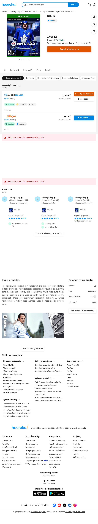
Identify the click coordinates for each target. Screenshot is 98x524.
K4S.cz (53, 203)
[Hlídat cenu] (93, 24)
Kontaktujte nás (49, 475)
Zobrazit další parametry (82, 310)
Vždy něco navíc (81, 43)
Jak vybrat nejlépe (43, 361)
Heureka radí (30, 447)
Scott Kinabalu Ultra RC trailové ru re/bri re (49, 397)
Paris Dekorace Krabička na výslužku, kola (49, 382)
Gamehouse (23, 203)
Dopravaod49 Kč (65, 99)
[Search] (5, 70)
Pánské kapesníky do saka (12, 374)
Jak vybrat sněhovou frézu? (45, 368)
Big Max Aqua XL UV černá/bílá (46, 385)
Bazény (70, 371)
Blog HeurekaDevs (9, 460)
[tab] (14, 70)
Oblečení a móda (73, 387)
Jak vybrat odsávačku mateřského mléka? (49, 371)
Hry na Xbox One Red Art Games (15, 407)
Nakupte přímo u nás (33, 450)
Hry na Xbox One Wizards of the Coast (17, 404)
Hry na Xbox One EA (62, 12)
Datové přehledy (55, 457)
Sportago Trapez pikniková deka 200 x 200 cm (49, 391)
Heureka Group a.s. (38, 512)
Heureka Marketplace (57, 450)
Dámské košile (8, 365)
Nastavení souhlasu (32, 454)
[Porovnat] (93, 16)
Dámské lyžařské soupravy (13, 390)
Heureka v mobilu (31, 444)
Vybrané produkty (43, 378)
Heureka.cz (5, 12)
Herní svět (88, 203)
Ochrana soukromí (32, 457)
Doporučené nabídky (14, 78)
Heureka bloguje (8, 457)
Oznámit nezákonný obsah (12, 464)
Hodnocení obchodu (70, 78)
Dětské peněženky (10, 371)
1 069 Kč (66, 95)
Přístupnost (6, 467)
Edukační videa (54, 464)
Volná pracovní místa (9, 450)
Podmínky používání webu (75, 512)
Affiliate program (55, 460)
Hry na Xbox (37, 12)
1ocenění (22, 104)
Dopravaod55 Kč (65, 120)
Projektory (7, 377)
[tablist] (43, 70)
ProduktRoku (77, 447)
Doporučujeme (73, 361)
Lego (69, 377)
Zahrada (70, 380)
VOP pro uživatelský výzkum (35, 464)
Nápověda (53, 467)
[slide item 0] (28, 60)
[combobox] (45, 4)
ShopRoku (76, 444)
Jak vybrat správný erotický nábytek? (48, 365)
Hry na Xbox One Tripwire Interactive (16, 413)
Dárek (33, 104)
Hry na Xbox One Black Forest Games (16, 410)
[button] (14, 70)
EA (95, 286)
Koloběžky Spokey (10, 393)
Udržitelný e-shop (79, 457)
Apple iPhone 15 (73, 365)
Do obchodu (84, 99)
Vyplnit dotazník (49, 483)
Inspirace (76, 454)
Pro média (5, 454)
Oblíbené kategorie (12, 361)
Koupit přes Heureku (84, 94)
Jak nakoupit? (30, 440)
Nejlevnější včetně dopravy (48, 78)
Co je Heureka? (7, 440)
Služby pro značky (55, 454)
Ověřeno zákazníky (80, 440)
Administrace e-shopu (57, 440)
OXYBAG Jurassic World (43, 388)
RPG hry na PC (8, 387)
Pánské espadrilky (9, 368)
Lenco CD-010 (40, 394)
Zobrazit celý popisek (33, 348)
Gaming (13, 12)
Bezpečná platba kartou (34, 460)
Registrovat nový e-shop (58, 444)
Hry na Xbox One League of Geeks (15, 416)
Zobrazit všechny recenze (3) (49, 233)
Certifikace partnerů (80, 450)
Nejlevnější (29, 78)
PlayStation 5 (72, 374)
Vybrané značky (10, 399)
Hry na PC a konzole (24, 12)
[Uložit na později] (93, 31)
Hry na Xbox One (48, 12)
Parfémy (70, 368)
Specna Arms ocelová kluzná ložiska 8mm (49, 401)
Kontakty (5, 444)
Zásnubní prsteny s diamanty (13, 380)
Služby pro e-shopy (56, 447)
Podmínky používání (9, 447)
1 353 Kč (66, 116)
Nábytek (70, 383)
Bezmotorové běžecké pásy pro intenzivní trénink (17, 383)
